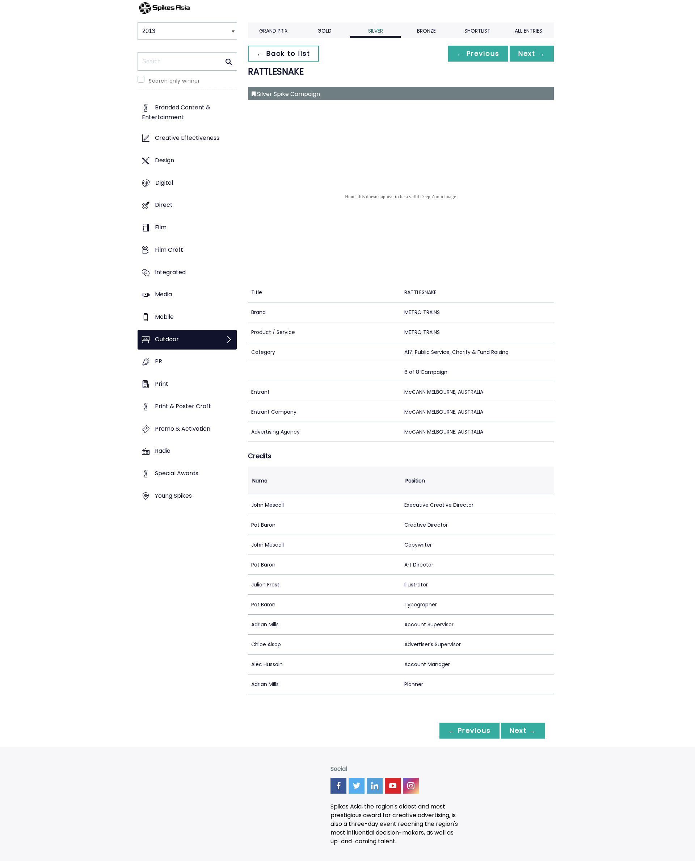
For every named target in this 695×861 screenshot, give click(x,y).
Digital (164, 183)
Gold (324, 30)
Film (161, 227)
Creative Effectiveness (187, 138)
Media (163, 295)
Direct (164, 205)
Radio (162, 451)
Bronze (426, 30)
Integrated (170, 272)
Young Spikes (173, 496)
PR (158, 362)
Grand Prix (273, 30)
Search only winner (174, 80)
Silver (375, 30)
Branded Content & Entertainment (176, 113)
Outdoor (167, 339)
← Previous (478, 53)
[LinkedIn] (375, 786)
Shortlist (477, 30)
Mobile (164, 317)
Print (161, 384)
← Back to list (283, 53)
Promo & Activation (182, 429)
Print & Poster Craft (183, 406)
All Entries (528, 30)
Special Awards (176, 473)
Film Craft (169, 250)
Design (164, 160)
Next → (531, 53)
